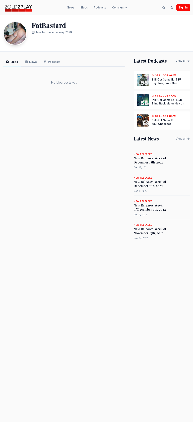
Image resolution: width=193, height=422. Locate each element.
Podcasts (100, 7)
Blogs (84, 7)
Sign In (183, 7)
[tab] (12, 62)
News (70, 7)
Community (119, 7)
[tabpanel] (64, 82)
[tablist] (64, 62)
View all (181, 60)
